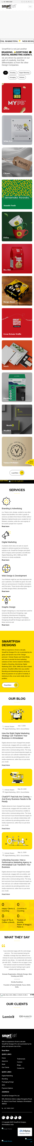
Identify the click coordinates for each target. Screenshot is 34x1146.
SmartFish (17, 1122)
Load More (15, 473)
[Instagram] (22, 2)
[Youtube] (29, 2)
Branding (13, 72)
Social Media (25, 729)
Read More (6, 765)
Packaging (13, 77)
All (5, 72)
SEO (18, 729)
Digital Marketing (24, 72)
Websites (21, 77)
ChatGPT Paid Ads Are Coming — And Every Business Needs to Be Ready (17, 799)
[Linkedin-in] (27, 2)
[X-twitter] (31, 2)
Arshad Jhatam (9, 726)
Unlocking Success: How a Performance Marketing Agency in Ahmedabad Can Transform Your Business (16, 863)
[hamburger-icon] (30, 6)
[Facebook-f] (24, 2)
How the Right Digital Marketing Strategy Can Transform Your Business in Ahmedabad (15, 735)
